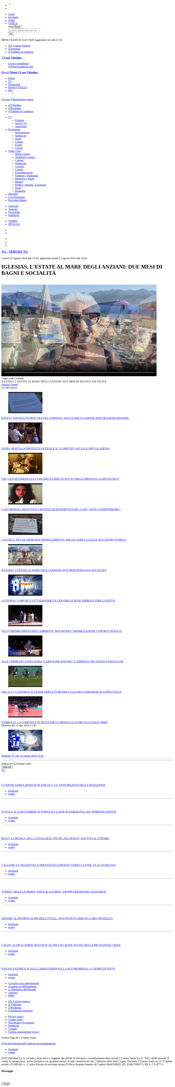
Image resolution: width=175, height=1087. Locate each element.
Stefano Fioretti (9, 384)
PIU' (10, 90)
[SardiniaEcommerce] (20, 1010)
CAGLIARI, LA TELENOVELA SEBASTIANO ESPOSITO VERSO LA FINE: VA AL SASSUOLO (58, 865)
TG (10, 81)
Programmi (14, 84)
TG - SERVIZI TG (14, 252)
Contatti (12, 1028)
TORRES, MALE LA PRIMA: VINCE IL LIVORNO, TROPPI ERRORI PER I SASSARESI (53, 891)
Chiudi (6, 1084)
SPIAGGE (14, 224)
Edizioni (19, 120)
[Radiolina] (14, 48)
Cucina (19, 147)
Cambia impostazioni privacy (24, 1031)
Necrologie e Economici (21, 1022)
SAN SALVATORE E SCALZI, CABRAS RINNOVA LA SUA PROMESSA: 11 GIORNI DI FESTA (58, 968)
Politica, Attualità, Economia (30, 184)
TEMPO (13, 221)
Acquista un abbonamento (22, 986)
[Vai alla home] (12, 72)
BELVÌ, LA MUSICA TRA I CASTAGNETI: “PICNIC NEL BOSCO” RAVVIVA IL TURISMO (55, 838)
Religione (20, 191)
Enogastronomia (24, 172)
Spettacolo (20, 135)
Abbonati (13, 206)
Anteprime (20, 126)
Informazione (22, 132)
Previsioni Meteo (17, 200)
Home (11, 78)
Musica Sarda (22, 154)
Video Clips (14, 151)
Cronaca (19, 166)
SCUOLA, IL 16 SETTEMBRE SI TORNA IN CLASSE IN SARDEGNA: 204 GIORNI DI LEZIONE (58, 811)
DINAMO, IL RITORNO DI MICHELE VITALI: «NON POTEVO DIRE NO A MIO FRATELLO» (57, 918)
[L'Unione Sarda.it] (19, 45)
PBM (11, 995)
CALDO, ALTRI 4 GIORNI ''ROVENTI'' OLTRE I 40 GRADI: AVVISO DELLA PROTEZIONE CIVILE (61, 945)
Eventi (18, 144)
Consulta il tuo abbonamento (23, 983)
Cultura (19, 141)
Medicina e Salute (24, 178)
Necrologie (14, 212)
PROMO (13, 194)
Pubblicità (13, 215)
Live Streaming (16, 197)
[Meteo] (9, 5)
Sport (18, 138)
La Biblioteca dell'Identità (22, 989)
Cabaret (19, 160)
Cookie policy (15, 1019)
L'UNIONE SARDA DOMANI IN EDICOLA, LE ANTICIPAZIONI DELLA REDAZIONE (53, 785)
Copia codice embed (12, 378)
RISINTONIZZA (18, 87)
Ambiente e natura (25, 157)
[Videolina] (11, 57)
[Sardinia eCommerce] (20, 51)
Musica (19, 181)
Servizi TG (21, 123)
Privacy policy (16, 1016)
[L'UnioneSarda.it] (19, 1001)
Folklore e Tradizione (26, 175)
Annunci (13, 209)
